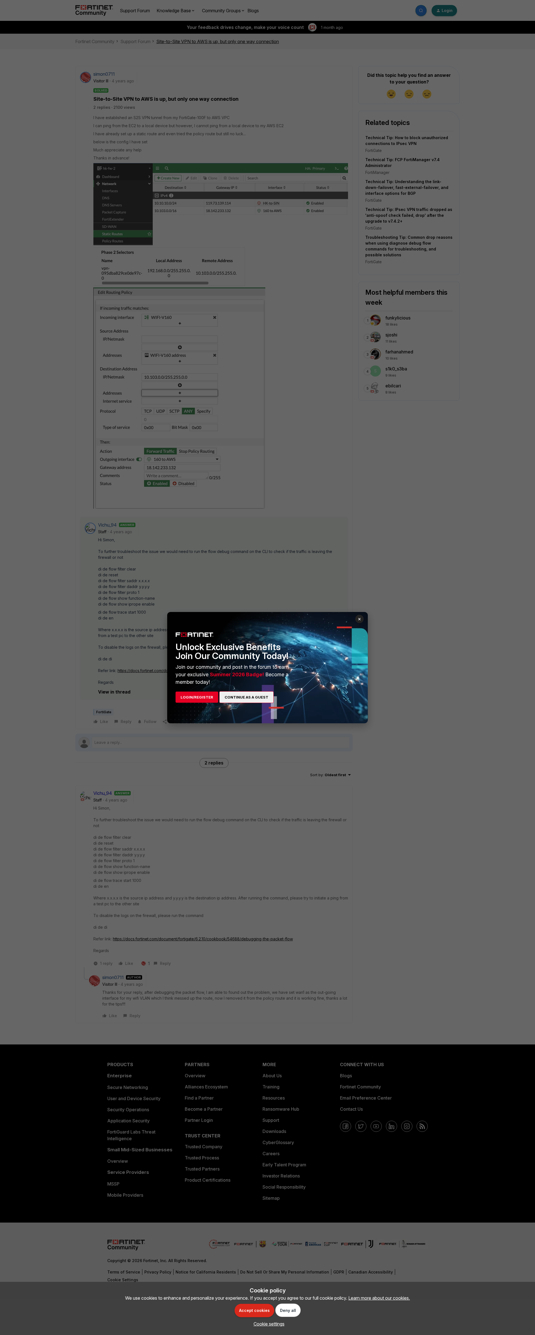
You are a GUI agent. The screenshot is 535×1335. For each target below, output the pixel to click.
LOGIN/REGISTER (197, 697)
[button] (267, 1324)
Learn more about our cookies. (379, 1298)
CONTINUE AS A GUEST (246, 697)
